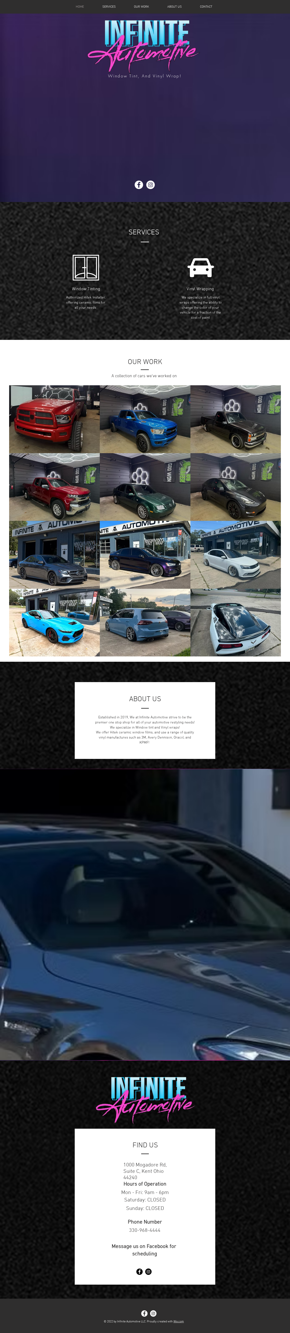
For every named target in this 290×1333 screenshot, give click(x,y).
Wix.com (178, 1321)
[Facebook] (139, 185)
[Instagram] (150, 185)
